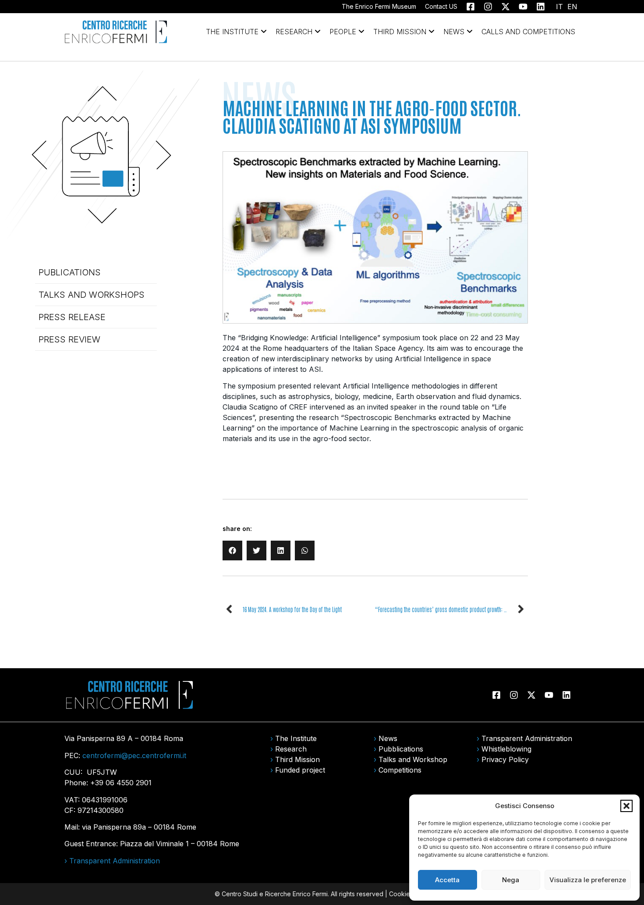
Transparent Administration (526, 738)
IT (559, 6)
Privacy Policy (505, 759)
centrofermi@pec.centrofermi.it (134, 755)
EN (572, 6)
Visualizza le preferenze (587, 880)
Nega (510, 880)
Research (291, 749)
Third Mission (297, 759)
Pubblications (401, 749)
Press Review (69, 339)
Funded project (300, 770)
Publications (70, 272)
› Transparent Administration (112, 860)
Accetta (447, 880)
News (388, 738)
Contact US (441, 6)
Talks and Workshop (413, 759)
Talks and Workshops (92, 294)
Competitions (400, 770)
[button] (626, 806)
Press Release (72, 317)
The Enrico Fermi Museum (379, 6)
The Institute (296, 738)
